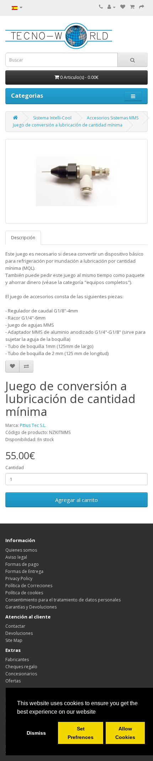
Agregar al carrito (76, 499)
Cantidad (14, 468)
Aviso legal (16, 557)
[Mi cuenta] (111, 7)
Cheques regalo (21, 667)
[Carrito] (132, 7)
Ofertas (13, 681)
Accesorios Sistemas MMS (112, 118)
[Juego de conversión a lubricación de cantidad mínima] (76, 181)
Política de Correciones (28, 586)
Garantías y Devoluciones (31, 607)
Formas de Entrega (24, 571)
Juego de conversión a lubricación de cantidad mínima (67, 125)
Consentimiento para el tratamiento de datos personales (63, 600)
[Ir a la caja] (141, 7)
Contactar (15, 626)
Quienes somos (21, 550)
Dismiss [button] (36, 733)
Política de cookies (24, 593)
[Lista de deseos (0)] (122, 7)
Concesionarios (21, 674)
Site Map (13, 640)
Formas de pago (22, 564)
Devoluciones (19, 633)
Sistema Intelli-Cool (52, 118)
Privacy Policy (18, 578)
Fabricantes (17, 660)
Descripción (23, 238)
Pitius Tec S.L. (33, 425)
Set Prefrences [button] (81, 733)
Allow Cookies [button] (125, 733)
